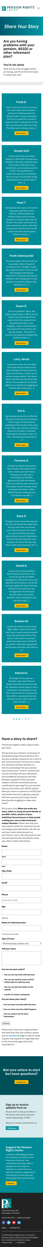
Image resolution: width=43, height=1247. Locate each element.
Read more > (21, 133)
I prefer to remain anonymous (17, 994)
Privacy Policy (7, 1242)
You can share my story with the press (20, 1004)
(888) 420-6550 (24, 1217)
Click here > (12, 1128)
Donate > (11, 1183)
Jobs (4, 1227)
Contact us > (21, 1082)
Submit (6, 1023)
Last (3, 866)
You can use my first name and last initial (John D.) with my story (19, 980)
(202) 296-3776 (8, 1217)
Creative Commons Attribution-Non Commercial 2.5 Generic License (20, 1238)
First (4, 857)
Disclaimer (21, 1242)
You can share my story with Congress (20, 1009)
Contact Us (15, 1227)
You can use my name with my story (19, 974)
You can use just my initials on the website (18, 988)
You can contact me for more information (16, 1015)
